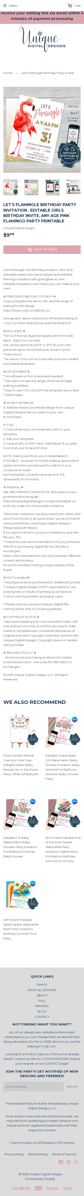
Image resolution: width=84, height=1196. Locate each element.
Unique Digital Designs (45, 1174)
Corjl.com (48, 1046)
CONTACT (42, 1017)
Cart (77, 5)
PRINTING (42, 1006)
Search (42, 984)
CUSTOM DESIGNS (55, 1059)
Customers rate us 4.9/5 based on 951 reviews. (42, 1142)
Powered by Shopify (40, 1179)
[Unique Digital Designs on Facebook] (61, 1162)
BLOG (42, 1011)
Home (8, 73)
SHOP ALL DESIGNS (42, 990)
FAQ (42, 1000)
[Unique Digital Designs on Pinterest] (68, 1162)
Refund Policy (38, 1154)
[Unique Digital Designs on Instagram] (76, 1162)
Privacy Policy (14, 1154)
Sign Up (72, 1086)
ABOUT (42, 995)
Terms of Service (64, 1154)
